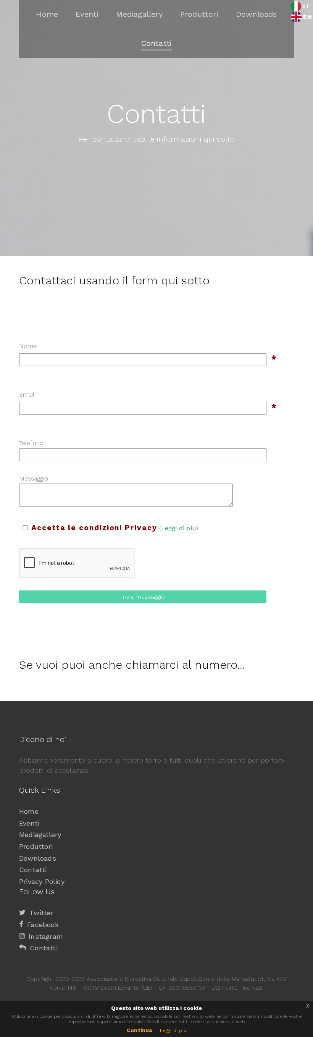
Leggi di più (178, 528)
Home (29, 811)
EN (307, 16)
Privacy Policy (42, 881)
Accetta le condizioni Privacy (94, 527)
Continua (139, 1030)
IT (306, 6)
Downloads (37, 858)
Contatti (33, 870)
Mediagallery (40, 835)
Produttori (36, 846)
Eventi (29, 823)
